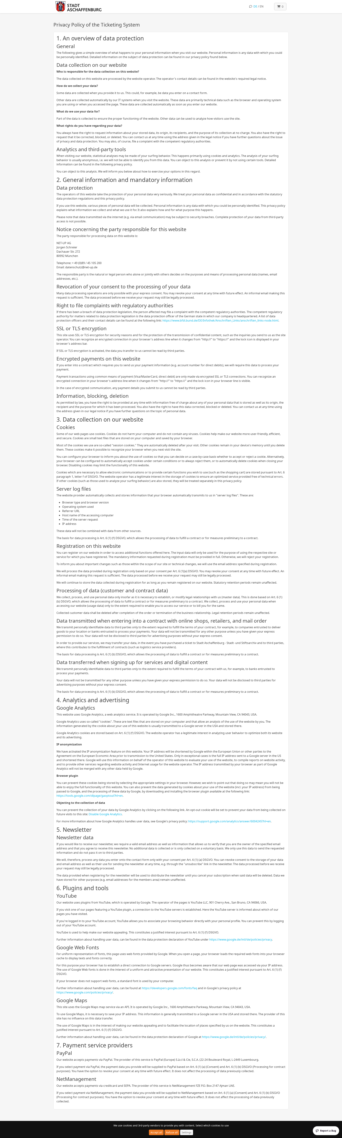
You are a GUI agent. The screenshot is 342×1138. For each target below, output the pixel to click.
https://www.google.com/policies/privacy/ (84, 992)
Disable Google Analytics (105, 814)
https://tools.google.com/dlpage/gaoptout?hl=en (89, 796)
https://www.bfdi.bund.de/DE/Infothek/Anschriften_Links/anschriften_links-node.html (220, 320)
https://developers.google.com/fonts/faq (169, 988)
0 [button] (281, 7)
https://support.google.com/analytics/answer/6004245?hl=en (229, 821)
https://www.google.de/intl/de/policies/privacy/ (234, 1037)
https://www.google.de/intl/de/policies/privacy (240, 939)
